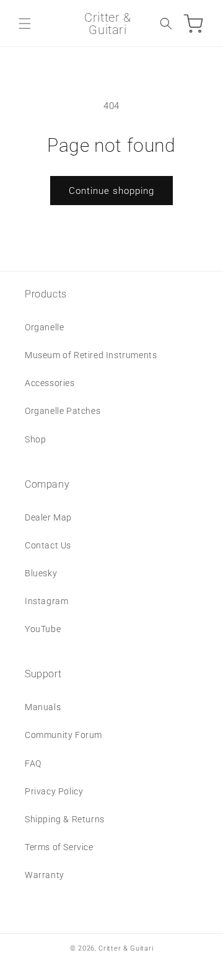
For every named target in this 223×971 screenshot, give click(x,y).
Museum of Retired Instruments (91, 355)
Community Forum (63, 735)
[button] (24, 23)
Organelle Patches (62, 411)
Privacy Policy (54, 791)
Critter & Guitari (125, 948)
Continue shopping (111, 190)
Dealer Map (48, 517)
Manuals (43, 707)
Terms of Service (59, 847)
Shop (35, 439)
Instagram (46, 601)
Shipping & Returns (65, 819)
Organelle (44, 327)
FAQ (33, 763)
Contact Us (48, 545)
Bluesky (41, 573)
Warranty (44, 875)
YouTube (43, 629)
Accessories (50, 383)
